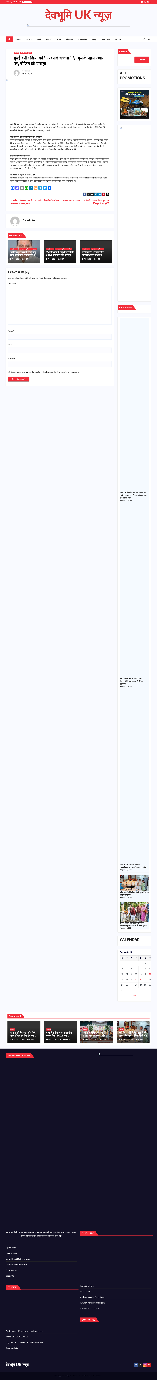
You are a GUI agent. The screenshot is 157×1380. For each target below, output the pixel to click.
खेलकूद (94, 39)
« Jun (133, 996)
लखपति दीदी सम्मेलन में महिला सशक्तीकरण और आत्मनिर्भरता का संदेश (94, 1035)
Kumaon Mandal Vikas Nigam (92, 1303)
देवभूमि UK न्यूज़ (78, 14)
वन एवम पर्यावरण (82, 39)
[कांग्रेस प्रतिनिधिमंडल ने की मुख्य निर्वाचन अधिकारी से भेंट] (134, 883)
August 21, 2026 (55, 1039)
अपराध (59, 39)
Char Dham (85, 1292)
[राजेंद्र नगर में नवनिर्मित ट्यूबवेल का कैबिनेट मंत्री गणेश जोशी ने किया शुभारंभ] (134, 912)
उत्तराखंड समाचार (14, 249)
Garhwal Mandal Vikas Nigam (92, 1297)
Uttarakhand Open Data (16, 1265)
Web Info (105, 39)
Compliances (11, 1270)
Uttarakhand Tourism (89, 1309)
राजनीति (39, 39)
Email (11, 345)
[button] (144, 39)
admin (27, 71)
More (117, 39)
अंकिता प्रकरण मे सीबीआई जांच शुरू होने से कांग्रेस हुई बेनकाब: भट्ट (23, 255)
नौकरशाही (49, 39)
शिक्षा (30, 52)
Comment (13, 283)
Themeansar (97, 1376)
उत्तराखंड (18, 39)
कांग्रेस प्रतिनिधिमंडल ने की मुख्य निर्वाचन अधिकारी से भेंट (133, 1034)
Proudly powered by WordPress (66, 1376)
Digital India (11, 1248)
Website (11, 358)
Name (11, 331)
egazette (10, 1276)
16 (150, 974)
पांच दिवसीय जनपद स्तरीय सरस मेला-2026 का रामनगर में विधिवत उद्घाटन (131, 681)
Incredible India (87, 1286)
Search (123, 51)
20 (136, 980)
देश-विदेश (28, 39)
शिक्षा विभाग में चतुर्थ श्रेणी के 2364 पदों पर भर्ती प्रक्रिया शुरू (60, 255)
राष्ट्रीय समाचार (24, 52)
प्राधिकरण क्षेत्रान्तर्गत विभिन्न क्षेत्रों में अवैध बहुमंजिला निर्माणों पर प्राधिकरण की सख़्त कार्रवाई (95, 256)
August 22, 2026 (19, 1039)
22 (145, 980)
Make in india (11, 1254)
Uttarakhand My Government (18, 1259)
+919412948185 (21, 1337)
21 (141, 980)
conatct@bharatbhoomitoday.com (27, 1331)
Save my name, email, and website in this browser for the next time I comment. (45, 372)
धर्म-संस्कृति (69, 39)
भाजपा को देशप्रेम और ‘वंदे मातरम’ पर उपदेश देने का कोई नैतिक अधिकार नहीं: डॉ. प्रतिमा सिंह (133, 495)
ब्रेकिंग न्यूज (28, 249)
